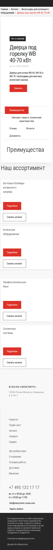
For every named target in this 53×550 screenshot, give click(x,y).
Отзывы (13, 128)
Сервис (13, 441)
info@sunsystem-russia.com (22, 503)
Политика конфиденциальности (20, 538)
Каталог (15, 9)
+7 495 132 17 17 (24, 487)
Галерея (13, 436)
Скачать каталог (14, 217)
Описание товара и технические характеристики (27, 119)
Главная (4, 9)
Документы (14, 135)
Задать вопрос (16, 508)
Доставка (14, 467)
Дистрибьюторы (17, 451)
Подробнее (12, 205)
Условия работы (17, 462)
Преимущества (16, 110)
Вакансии (14, 473)
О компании (15, 456)
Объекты (30, 128)
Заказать (18, 88)
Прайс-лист (15, 425)
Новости (13, 419)
